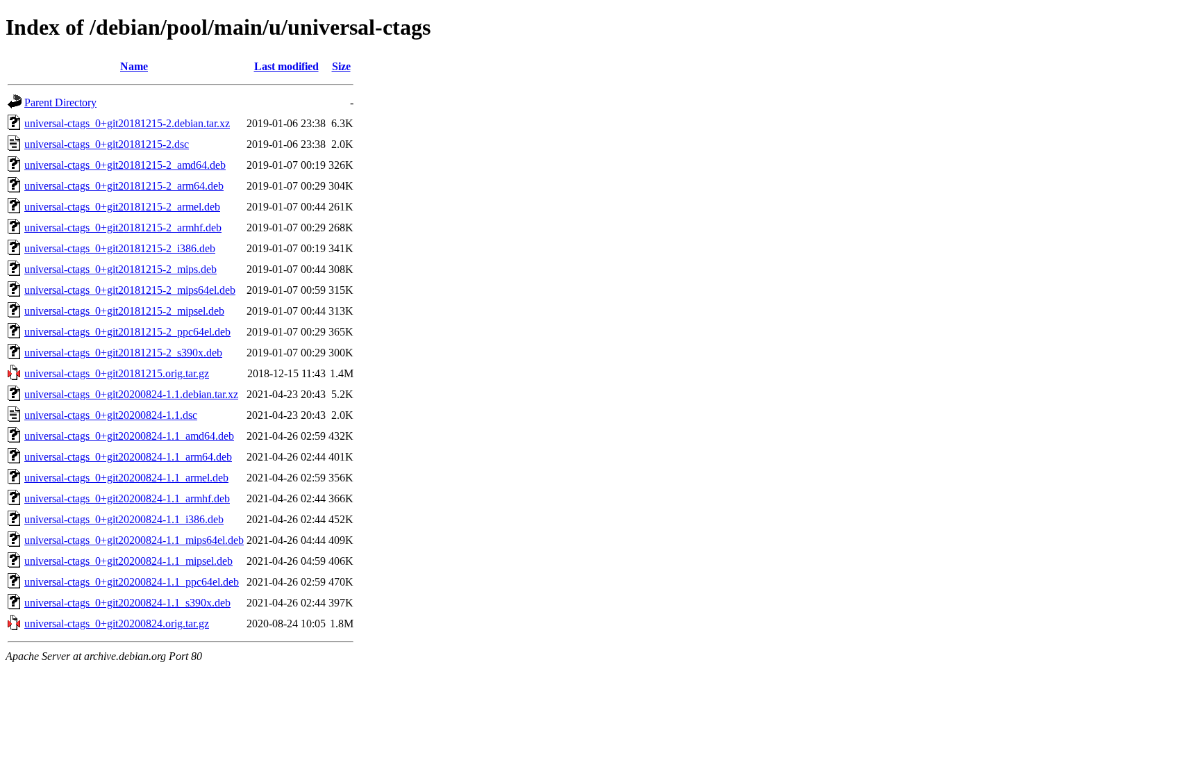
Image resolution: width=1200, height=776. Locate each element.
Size (341, 66)
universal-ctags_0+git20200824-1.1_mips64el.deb (134, 540)
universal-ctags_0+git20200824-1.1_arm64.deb (128, 457)
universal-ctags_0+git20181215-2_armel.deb (122, 207)
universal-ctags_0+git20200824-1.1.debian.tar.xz (131, 394)
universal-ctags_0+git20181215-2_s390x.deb (123, 352)
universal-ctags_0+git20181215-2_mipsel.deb (124, 311)
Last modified (286, 66)
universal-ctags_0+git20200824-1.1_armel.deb (126, 478)
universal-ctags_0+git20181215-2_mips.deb (120, 269)
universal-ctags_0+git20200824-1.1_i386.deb (124, 519)
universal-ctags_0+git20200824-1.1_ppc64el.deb (131, 582)
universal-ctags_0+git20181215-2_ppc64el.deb (127, 332)
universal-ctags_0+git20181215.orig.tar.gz (116, 373)
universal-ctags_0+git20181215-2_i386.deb (119, 248)
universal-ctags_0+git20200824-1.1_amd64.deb (129, 436)
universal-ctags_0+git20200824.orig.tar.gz (116, 623)
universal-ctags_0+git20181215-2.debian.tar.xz (127, 123)
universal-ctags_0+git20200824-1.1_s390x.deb (127, 603)
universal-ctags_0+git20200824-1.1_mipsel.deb (128, 561)
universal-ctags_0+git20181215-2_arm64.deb (124, 186)
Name (134, 66)
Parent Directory (60, 102)
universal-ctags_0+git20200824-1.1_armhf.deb (127, 498)
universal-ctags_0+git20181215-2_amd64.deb (125, 165)
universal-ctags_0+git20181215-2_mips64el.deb (129, 290)
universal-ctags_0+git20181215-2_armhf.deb (123, 227)
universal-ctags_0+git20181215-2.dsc (106, 144)
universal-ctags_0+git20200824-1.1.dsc (110, 415)
